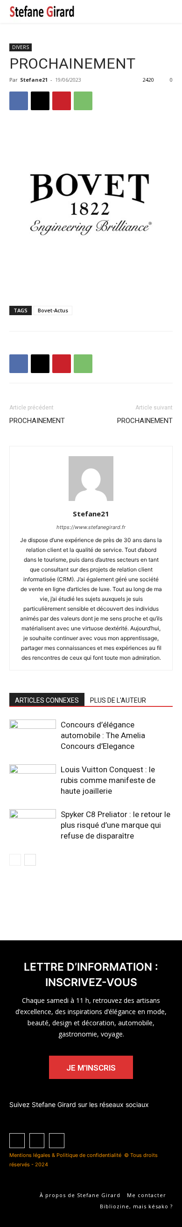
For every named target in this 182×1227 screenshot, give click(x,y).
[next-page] (30, 860)
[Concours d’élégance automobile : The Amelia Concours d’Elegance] (32, 735)
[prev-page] (15, 860)
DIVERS (20, 47)
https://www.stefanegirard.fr (91, 527)
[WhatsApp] (83, 101)
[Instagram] (56, 1141)
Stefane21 (34, 79)
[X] (40, 101)
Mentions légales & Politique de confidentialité (65, 1155)
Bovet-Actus (53, 310)
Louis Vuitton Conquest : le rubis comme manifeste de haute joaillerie (108, 780)
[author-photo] (91, 500)
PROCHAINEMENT (37, 420)
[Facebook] (18, 101)
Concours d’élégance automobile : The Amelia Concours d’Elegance (103, 735)
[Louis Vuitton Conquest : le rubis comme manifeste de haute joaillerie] (32, 780)
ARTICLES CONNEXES (47, 700)
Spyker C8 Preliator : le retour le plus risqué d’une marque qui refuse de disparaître (115, 825)
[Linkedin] (17, 1141)
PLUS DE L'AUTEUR (118, 700)
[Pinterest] (61, 101)
